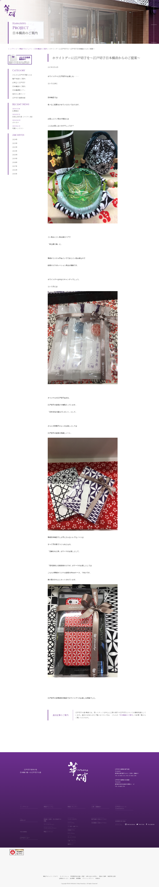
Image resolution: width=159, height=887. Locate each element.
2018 (14, 162)
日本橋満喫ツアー (18, 90)
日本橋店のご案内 (34, 2)
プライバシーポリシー (88, 878)
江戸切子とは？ (25, 837)
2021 (14, 151)
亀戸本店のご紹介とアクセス (99, 818)
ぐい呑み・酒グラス (73, 825)
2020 (14, 154)
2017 (14, 166)
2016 (14, 170)
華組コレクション (49, 831)
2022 (14, 147)
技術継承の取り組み (121, 820)
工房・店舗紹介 (96, 805)
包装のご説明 (102, 876)
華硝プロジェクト (19, 2)
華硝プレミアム (48, 805)
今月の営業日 (23, 831)
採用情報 (78, 878)
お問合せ (97, 878)
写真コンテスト (18, 127)
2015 (14, 173)
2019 (14, 158)
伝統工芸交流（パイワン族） (23, 116)
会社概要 (72, 878)
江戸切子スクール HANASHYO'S (120, 806)
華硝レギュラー (72, 805)
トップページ (6, 2)
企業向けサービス (63, 878)
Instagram (131, 824)
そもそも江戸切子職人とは (22, 75)
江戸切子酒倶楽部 (18, 98)
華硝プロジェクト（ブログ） (50, 876)
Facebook (151, 824)
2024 (14, 139)
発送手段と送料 (112, 876)
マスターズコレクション (50, 827)
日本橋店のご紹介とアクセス (99, 822)
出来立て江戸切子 (18, 82)
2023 (14, 143)
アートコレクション (49, 823)
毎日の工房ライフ (18, 94)
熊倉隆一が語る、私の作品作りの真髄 (52, 819)
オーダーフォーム (64, 876)
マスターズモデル (72, 818)
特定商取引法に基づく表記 (77, 876)
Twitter (141, 824)
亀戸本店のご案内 (18, 78)
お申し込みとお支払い (92, 876)
